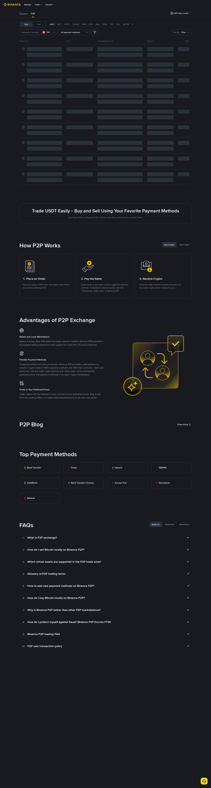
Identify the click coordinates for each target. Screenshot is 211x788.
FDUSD (76, 24)
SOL (118, 24)
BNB (84, 24)
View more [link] (182, 424)
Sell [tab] (39, 24)
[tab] (23, 13)
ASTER (126, 24)
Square (49, 4)
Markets (27, 4)
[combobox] (49, 32)
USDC (67, 24)
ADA (98, 24)
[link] (39, 467)
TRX (112, 24)
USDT (52, 24)
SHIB (104, 24)
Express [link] (23, 13)
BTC (59, 24)
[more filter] (95, 32)
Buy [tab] (26, 24)
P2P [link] (33, 13)
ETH (91, 24)
